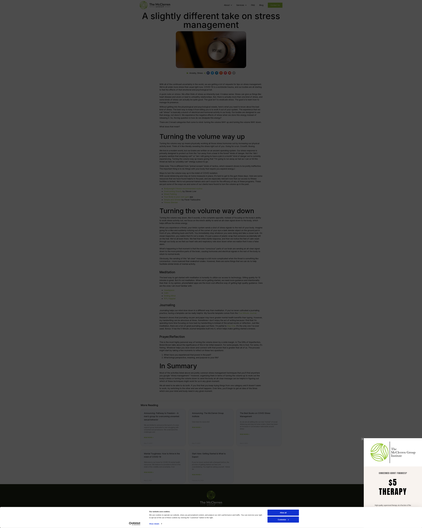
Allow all (283, 513)
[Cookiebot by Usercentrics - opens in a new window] (134, 523)
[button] (362, 439)
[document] (211, 264)
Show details (154, 524)
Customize (282, 519)
